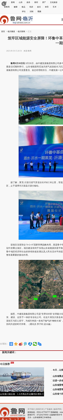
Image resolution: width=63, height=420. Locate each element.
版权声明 (57, 409)
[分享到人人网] (30, 344)
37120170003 (42, 415)
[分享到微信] (35, 344)
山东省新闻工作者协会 (42, 417)
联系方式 (40, 409)
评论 (24, 11)
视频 (39, 11)
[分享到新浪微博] (21, 344)
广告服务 (48, 409)
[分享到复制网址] (40, 344)
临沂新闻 (21, 31)
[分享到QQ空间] (16, 344)
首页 (3, 31)
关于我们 (31, 409)
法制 (31, 11)
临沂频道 (11, 31)
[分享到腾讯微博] (25, 344)
